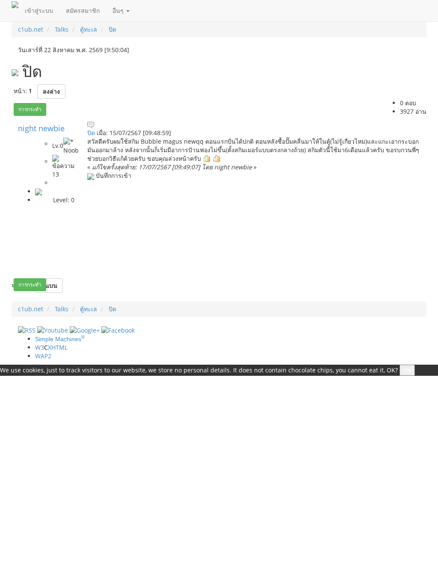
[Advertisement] (253, 237)
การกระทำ (29, 109)
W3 (51, 347)
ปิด (91, 133)
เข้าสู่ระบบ (39, 10)
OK (407, 370)
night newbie (41, 128)
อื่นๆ (118, 10)
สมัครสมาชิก (83, 10)
